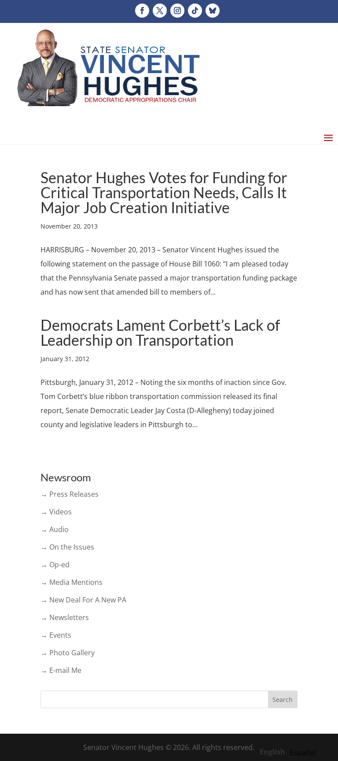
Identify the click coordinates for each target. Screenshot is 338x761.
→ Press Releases (69, 494)
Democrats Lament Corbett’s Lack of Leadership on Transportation (160, 332)
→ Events (55, 635)
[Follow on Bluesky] (213, 11)
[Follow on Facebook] (142, 11)
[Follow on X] (160, 11)
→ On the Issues (67, 547)
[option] (302, 752)
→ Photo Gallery (67, 653)
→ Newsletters (64, 617)
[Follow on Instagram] (177, 11)
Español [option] (303, 752)
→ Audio (54, 529)
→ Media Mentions (71, 582)
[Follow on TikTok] (195, 11)
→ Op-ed (55, 564)
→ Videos (56, 512)
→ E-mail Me (60, 670)
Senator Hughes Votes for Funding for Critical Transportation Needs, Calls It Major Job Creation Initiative (163, 192)
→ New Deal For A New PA (83, 600)
